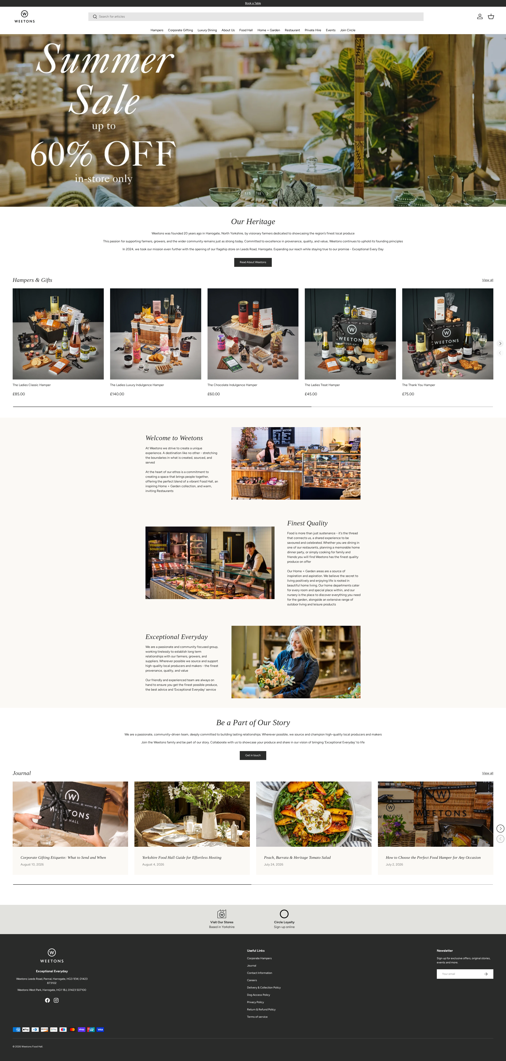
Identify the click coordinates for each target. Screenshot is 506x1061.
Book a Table (253, 3)
